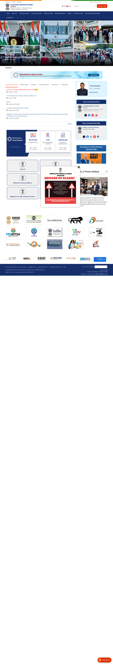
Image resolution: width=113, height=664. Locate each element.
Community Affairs (36, 13)
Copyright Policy (32, 267)
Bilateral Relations (60, 13)
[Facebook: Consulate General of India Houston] (64, 6)
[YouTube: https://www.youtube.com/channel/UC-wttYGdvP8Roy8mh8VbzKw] (94, 136)
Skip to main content (95, 2)
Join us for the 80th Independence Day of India (21, 90)
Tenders (33, 85)
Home (8, 13)
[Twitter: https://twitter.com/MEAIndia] (84, 136)
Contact (13, 2)
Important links (44, 85)
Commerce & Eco (78, 13)
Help (64, 267)
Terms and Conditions (11, 267)
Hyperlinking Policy (43, 267)
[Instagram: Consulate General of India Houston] (70, 6)
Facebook (55, 85)
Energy (69, 13)
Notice (8, 102)
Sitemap (7, 2)
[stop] (8, 154)
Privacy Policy (22, 267)
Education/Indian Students (92, 13)
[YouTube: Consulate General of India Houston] (67, 6)
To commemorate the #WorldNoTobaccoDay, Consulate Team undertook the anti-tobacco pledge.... (91, 200)
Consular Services (24, 13)
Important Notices (11, 85)
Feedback (19, 2)
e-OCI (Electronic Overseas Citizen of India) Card (21, 96)
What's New (102, 6)
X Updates (64, 85)
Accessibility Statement (55, 267)
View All (70, 123)
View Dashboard (15, 147)
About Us (14, 13)
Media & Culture (48, 13)
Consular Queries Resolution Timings (17, 108)
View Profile (94, 92)
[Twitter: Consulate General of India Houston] (62, 6)
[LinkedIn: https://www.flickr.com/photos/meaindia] (91, 136)
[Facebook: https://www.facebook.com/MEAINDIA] (87, 136)
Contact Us (9, 17)
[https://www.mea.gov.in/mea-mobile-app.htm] (98, 136)
